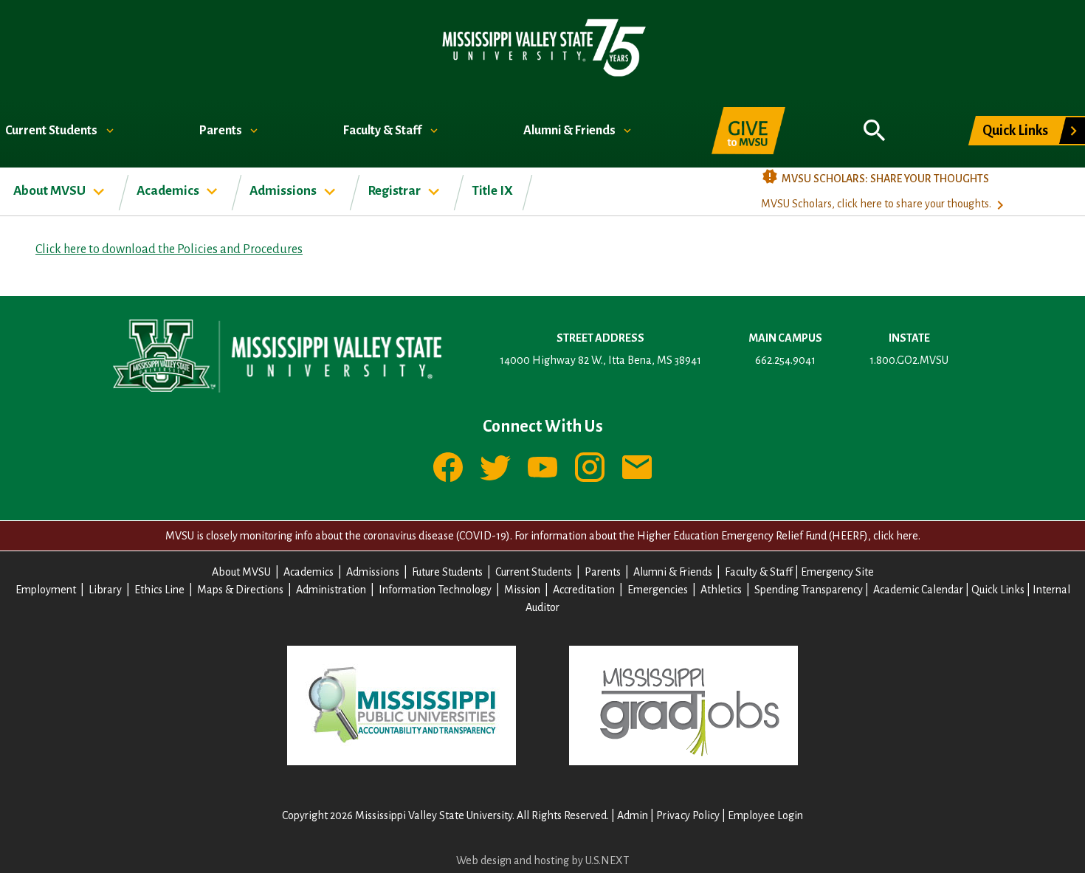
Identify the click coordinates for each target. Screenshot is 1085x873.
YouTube (542, 467)
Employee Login (765, 815)
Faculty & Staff (383, 130)
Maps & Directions (240, 590)
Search (874, 122)
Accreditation (584, 590)
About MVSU (50, 191)
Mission (522, 590)
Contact (637, 467)
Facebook (448, 467)
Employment (46, 590)
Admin (632, 815)
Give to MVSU (748, 131)
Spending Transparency (808, 590)
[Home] (543, 47)
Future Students (447, 572)
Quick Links (1015, 130)
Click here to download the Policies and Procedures (169, 249)
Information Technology (435, 590)
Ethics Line (159, 590)
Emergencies (657, 590)
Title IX (492, 191)
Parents (221, 130)
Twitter (495, 467)
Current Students (52, 130)
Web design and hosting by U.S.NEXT (542, 860)
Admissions (284, 191)
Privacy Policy (688, 815)
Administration (331, 590)
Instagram (589, 467)
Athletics (721, 590)
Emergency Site (837, 572)
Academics (169, 191)
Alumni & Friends (570, 130)
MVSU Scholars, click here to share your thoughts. (876, 204)
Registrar (395, 191)
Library (105, 590)
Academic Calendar (918, 590)
